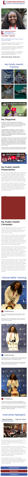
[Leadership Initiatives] (14, 2)
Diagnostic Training (20, 419)
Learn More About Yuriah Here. (10, 57)
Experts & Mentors (7, 419)
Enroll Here (14, 471)
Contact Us (14, 474)
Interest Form (14, 468)
